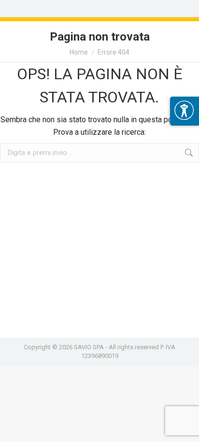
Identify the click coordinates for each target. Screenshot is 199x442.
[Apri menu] (184, 111)
